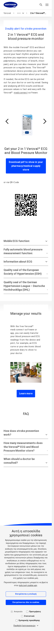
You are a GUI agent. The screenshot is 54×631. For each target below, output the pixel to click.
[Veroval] (10, 5)
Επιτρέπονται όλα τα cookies (25, 602)
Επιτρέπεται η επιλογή (25, 594)
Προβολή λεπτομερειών (25, 626)
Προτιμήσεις (35, 612)
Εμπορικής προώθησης (29, 620)
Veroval (7, 13)
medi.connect (21, 92)
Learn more (26, 393)
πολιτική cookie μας (28, 585)
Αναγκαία (18, 612)
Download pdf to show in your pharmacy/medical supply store (26, 166)
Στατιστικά (29, 616)
